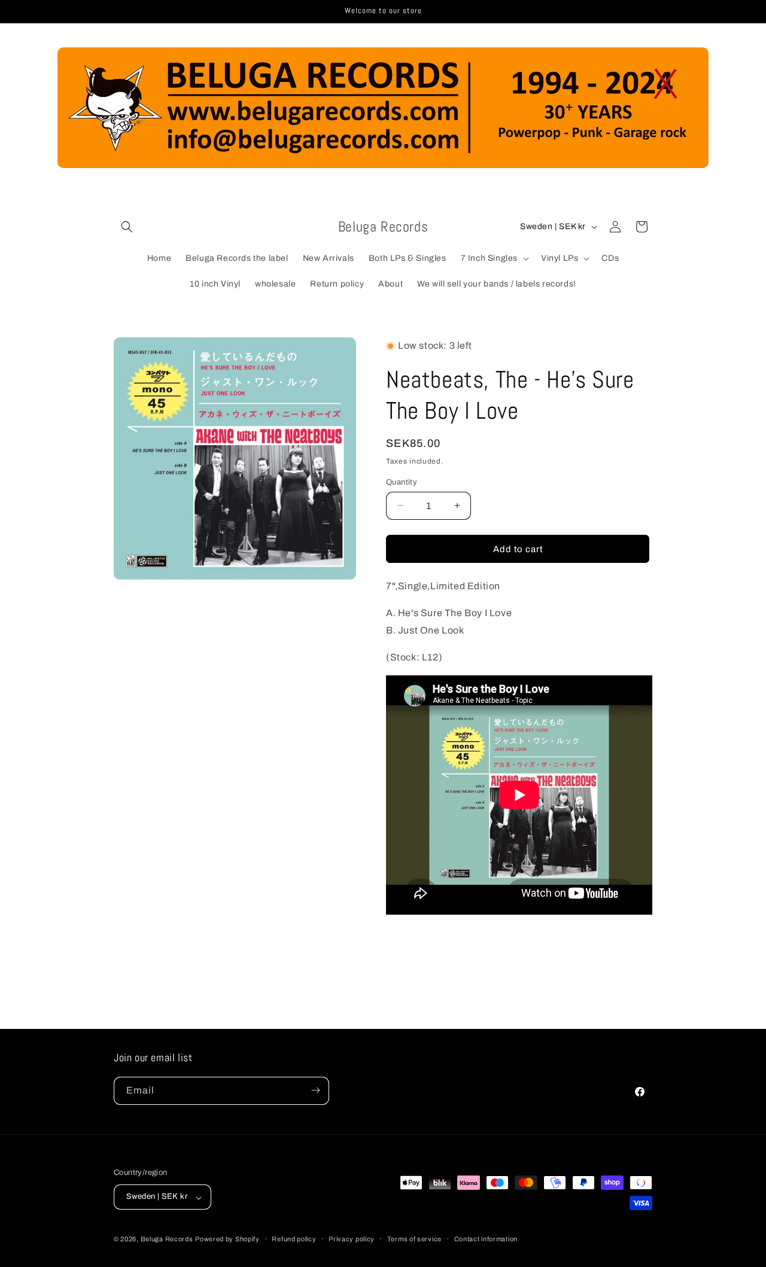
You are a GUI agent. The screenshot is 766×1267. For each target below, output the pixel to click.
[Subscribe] (315, 1090)
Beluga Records (167, 1239)
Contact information (486, 1238)
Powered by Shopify (227, 1239)
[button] (127, 227)
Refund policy (294, 1238)
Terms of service (414, 1238)
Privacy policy (352, 1238)
